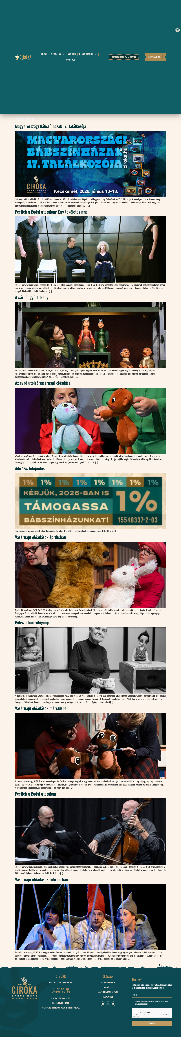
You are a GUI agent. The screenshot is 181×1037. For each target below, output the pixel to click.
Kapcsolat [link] (71, 59)
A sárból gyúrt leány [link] (31, 297)
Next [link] (162, 964)
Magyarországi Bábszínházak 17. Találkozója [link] (50, 126)
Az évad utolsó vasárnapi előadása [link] (42, 383)
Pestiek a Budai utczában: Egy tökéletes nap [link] (51, 212)
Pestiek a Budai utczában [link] (35, 794)
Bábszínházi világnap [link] (32, 622)
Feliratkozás (152, 1023)
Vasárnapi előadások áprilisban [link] (40, 537)
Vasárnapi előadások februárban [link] (41, 879)
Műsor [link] (44, 54)
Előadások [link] (56, 54)
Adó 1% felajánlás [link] (30, 468)
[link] (177, 30)
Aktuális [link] (72, 54)
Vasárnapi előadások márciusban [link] (42, 708)
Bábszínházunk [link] (86, 54)
